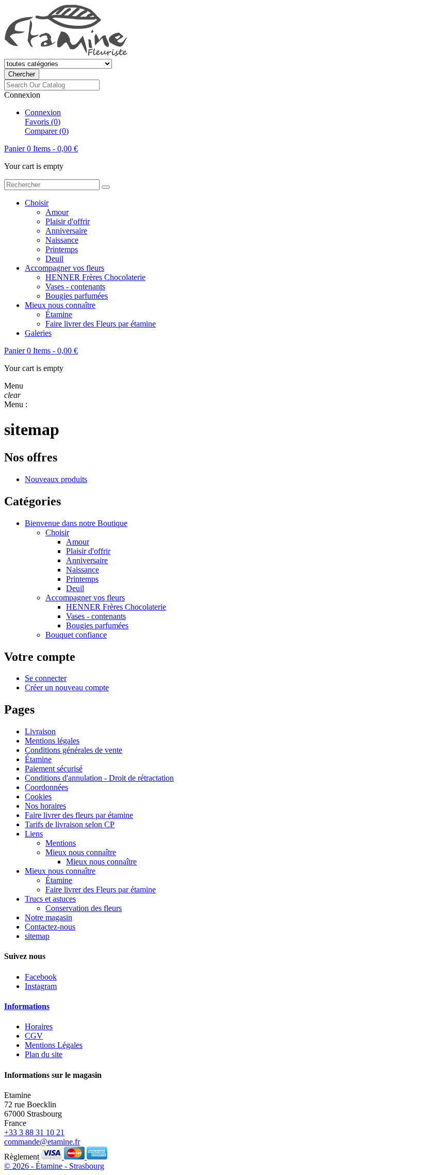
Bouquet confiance (76, 634)
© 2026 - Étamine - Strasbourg (54, 1166)
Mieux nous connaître (60, 305)
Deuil (54, 258)
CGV (34, 1035)
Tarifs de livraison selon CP (70, 824)
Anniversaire (66, 230)
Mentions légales (52, 740)
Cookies (38, 796)
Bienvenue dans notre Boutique (76, 523)
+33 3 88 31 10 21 (34, 1132)
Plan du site (43, 1054)
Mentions (60, 843)
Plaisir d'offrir (67, 221)
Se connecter (46, 678)
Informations (27, 1006)
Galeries (38, 333)
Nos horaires (45, 805)
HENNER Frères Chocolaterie (95, 277)
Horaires (39, 1026)
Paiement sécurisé (54, 768)
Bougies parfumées (76, 295)
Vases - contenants (75, 286)
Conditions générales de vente (73, 750)
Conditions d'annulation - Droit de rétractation (99, 778)
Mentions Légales (54, 1045)
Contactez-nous (50, 926)
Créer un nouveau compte (67, 687)
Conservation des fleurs (83, 908)
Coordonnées (46, 787)
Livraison (40, 731)
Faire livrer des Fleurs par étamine (100, 323)
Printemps (61, 249)
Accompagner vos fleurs (64, 268)
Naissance (61, 240)
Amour (57, 212)
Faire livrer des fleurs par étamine (79, 815)
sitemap (37, 936)
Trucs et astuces (50, 898)
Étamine (58, 314)
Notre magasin (48, 917)
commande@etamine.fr (42, 1141)
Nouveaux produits (56, 479)
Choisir (36, 202)
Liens (34, 833)
